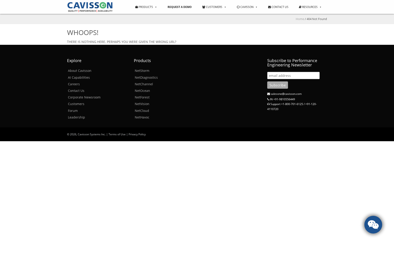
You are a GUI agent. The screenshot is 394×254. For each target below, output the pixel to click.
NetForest (142, 97)
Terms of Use (117, 134)
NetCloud (142, 110)
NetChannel (144, 84)
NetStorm (142, 70)
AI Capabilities (79, 77)
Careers (74, 84)
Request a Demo (180, 7)
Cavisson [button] (247, 7)
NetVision (142, 104)
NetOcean (142, 90)
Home (300, 19)
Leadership (76, 117)
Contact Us (279, 7)
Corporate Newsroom (84, 97)
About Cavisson (79, 70)
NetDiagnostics (146, 77)
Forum (73, 110)
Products (145, 7)
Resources (309, 7)
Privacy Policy (137, 134)
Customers (213, 7)
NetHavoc (142, 117)
